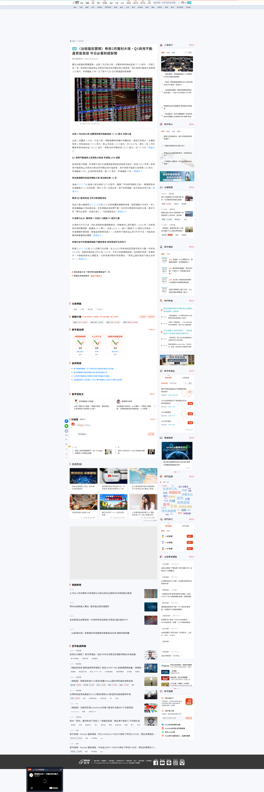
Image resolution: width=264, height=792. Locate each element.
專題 (166, 7)
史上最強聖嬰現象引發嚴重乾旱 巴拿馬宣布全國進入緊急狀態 (143, 487)
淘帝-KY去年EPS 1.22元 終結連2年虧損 (131, 451)
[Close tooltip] (83, 454)
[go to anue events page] (179, 2)
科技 (92, 7)
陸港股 (105, 3)
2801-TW (82, 248)
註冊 (189, 3)
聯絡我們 (129, 761)
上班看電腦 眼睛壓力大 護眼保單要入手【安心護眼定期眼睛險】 (143, 513)
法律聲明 (148, 761)
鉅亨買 (135, 3)
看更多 (152, 394)
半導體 (170, 548)
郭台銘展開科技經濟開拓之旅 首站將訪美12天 (90, 372)
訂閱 (149, 3)
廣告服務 (111, 761)
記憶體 (170, 536)
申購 (190, 403)
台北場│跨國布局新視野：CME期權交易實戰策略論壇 (181, 281)
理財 (152, 7)
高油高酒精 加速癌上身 (81, 512)
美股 (98, 3)
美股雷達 (171, 193)
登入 (185, 3)
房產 (146, 7)
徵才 (135, 761)
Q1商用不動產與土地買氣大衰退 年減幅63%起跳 (91, 376)
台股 (92, 3)
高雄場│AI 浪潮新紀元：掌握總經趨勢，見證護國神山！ (181, 260)
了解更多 (151, 329)
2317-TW (82, 184)
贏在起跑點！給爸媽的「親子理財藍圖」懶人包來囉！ (102, 317)
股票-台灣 (171, 407)
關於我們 (96, 761)
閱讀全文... (139, 171)
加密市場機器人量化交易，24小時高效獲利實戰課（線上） (180, 290)
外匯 (116, 3)
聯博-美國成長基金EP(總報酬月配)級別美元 (173, 390)
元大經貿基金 (166, 412)
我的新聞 (180, 7)
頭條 (75, 7)
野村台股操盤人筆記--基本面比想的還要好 (83, 487)
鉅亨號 (143, 3)
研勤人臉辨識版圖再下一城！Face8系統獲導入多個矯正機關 (88, 451)
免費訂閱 (189, 718)
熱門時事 (108, 7)
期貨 (133, 7)
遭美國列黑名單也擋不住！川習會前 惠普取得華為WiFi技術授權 (113, 487)
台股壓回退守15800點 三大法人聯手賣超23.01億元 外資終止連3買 (98, 379)
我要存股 (151, 317)
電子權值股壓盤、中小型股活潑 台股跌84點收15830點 (94, 368)
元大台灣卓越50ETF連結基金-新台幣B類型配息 (173, 401)
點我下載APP (96, 275)
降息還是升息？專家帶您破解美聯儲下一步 (92, 272)
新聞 (87, 3)
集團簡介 (104, 761)
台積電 (170, 542)
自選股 (188, 7)
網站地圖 (141, 761)
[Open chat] (66, 454)
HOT (170, 259)
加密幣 (128, 3)
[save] (66, 449)
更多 (190, 52)
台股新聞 (81, 41)
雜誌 (172, 7)
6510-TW (95, 204)
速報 (115, 7)
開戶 (190, 392)
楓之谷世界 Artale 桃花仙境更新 (113, 513)
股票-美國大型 (173, 395)
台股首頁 (143, 317)
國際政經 (172, 209)
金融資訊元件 (120, 761)
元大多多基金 (166, 421)
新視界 (159, 7)
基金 (111, 3)
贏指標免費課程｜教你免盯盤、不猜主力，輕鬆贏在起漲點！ (181, 271)
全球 (122, 3)
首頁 (81, 3)
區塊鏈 (140, 7)
